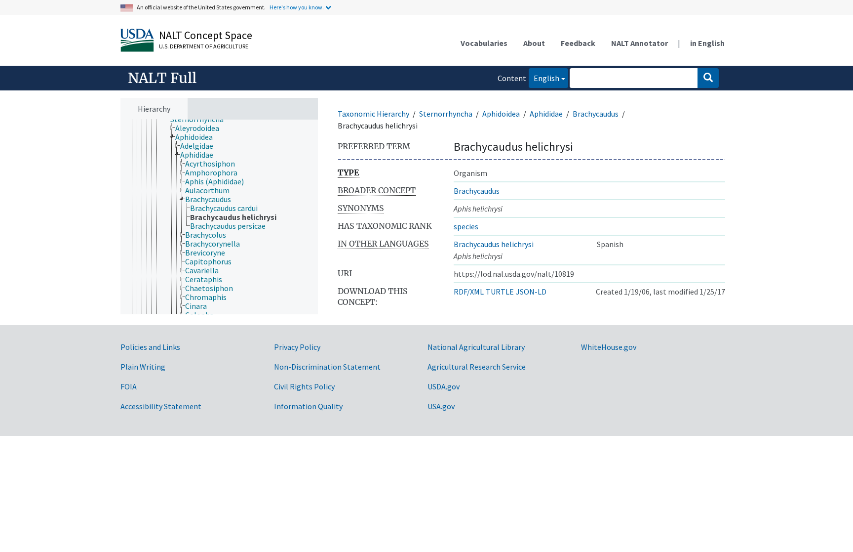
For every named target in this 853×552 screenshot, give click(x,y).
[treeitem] (201, 128)
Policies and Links (150, 347)
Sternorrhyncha (445, 114)
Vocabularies (484, 43)
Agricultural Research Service (476, 367)
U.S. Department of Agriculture (203, 46)
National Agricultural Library (476, 347)
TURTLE (500, 292)
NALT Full (162, 78)
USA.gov (441, 406)
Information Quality (308, 406)
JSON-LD (531, 292)
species (466, 226)
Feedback (578, 43)
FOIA (128, 386)
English (544, 78)
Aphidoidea (501, 114)
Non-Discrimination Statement (327, 367)
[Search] (708, 78)
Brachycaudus (596, 114)
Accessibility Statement (160, 406)
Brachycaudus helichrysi (494, 244)
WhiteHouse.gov (608, 347)
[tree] (219, 217)
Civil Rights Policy (304, 386)
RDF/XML (469, 292)
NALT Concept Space (205, 35)
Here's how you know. (297, 7)
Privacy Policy (297, 347)
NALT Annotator (639, 43)
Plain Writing (142, 367)
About (534, 43)
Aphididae (546, 114)
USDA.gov (443, 386)
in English (707, 43)
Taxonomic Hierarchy (373, 114)
